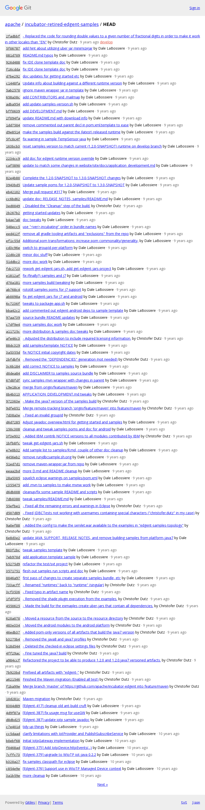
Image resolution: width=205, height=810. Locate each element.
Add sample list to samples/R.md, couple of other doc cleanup (73, 450)
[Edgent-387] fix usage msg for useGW (54, 712)
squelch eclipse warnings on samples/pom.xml (60, 478)
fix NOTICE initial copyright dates (49, 352)
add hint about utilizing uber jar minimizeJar (57, 48)
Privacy (44, 802)
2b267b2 (13, 213)
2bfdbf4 (13, 359)
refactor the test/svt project (45, 564)
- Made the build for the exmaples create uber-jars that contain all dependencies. (88, 605)
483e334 (13, 625)
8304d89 (13, 706)
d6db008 (13, 492)
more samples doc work (42, 324)
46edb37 (13, 632)
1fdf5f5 (13, 599)
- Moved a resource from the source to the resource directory (73, 618)
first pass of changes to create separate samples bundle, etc (72, 577)
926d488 (13, 62)
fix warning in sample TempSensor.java (54, 139)
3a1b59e (13, 776)
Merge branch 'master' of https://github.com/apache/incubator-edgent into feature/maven (95, 686)
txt (184, 802)
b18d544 (13, 646)
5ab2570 (13, 90)
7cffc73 (13, 755)
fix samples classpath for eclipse (49, 761)
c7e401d (13, 727)
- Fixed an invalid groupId (43, 415)
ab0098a (13, 297)
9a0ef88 (13, 525)
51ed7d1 (13, 464)
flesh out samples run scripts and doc (53, 570)
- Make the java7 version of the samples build (59, 401)
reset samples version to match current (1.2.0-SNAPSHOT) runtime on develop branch (92, 146)
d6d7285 (13, 422)
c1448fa (13, 83)
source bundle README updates (49, 317)
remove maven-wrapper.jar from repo (53, 464)
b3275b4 (13, 639)
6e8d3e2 (13, 538)
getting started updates (41, 212)
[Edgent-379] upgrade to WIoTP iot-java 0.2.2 (59, 754)
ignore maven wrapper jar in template (53, 90)
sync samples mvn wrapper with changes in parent (63, 380)
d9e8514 (13, 132)
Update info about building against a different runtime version (72, 83)
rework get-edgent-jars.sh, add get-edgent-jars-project (67, 268)
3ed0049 (13, 206)
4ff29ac (13, 653)
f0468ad (13, 748)
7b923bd (13, 672)
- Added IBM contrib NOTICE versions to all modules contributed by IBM (81, 436)
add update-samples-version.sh (48, 104)
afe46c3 (13, 338)
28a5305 (13, 478)
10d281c (13, 699)
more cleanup (34, 775)
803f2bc (13, 550)
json (196, 802)
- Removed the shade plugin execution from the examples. (70, 598)
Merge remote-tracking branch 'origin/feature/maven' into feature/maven (82, 408)
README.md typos (38, 55)
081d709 (13, 55)
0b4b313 (13, 394)
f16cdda (13, 69)
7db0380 (13, 499)
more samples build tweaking (46, 282)
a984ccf (13, 660)
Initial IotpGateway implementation (51, 740)
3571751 (13, 571)
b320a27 (13, 762)
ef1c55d (13, 241)
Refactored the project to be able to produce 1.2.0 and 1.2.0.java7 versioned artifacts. (92, 660)
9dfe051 (13, 408)
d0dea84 (13, 373)
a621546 (13, 679)
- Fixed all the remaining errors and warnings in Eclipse (66, 505)
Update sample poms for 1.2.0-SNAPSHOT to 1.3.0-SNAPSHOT (74, 184)
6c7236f (13, 304)
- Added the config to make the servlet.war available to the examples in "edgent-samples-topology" (103, 525)
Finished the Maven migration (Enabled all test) (60, 679)
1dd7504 (13, 125)
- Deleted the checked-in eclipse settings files (59, 646)
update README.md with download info (55, 118)
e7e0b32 (13, 450)
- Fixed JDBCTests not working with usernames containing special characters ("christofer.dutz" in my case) (108, 512)
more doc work (35, 261)
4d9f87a (13, 713)
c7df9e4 (13, 325)
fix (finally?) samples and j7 (44, 275)
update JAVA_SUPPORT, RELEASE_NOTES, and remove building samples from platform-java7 (98, 537)
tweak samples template (42, 550)
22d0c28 (13, 255)
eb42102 (13, 192)
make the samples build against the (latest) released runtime (71, 132)
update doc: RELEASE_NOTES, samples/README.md (65, 198)
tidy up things (33, 726)
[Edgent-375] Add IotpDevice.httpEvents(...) (57, 747)
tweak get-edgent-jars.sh (43, 443)
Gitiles (30, 802)
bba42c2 (13, 311)
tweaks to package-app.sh (44, 303)
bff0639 (13, 111)
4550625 (13, 606)
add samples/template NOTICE (48, 345)
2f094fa (13, 118)
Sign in (195, 7)
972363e (13, 401)
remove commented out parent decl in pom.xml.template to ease (76, 125)
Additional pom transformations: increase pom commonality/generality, (80, 240)
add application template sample (49, 557)
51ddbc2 (13, 262)
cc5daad (13, 734)
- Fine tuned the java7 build (44, 653)
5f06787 (13, 48)
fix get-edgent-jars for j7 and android (52, 296)
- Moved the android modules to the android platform (66, 625)
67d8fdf (13, 380)
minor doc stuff (35, 254)
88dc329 (13, 345)
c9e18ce (13, 387)
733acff (13, 585)
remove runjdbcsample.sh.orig (47, 457)
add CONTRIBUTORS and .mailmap (51, 97)
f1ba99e (13, 686)
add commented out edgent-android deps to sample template (73, 310)
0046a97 (13, 578)
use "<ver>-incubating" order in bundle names (59, 226)
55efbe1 (13, 506)
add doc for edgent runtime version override (58, 158)
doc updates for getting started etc (51, 76)
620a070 (13, 618)
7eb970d (13, 557)
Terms (57, 802)
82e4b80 (13, 178)
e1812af (13, 276)
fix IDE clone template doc (44, 62)
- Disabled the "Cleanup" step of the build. (56, 205)
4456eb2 (13, 457)
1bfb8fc (13, 443)
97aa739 (13, 318)
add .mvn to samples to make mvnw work (57, 485)
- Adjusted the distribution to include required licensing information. (77, 338)
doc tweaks (32, 219)
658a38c (13, 97)
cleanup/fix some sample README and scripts (60, 491)
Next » (102, 784)
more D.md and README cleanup (50, 471)
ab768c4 (13, 290)
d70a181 (13, 283)
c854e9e (13, 769)
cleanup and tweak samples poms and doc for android (67, 429)
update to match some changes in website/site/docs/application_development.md (89, 165)
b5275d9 (13, 564)
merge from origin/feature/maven (50, 387)
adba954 (13, 104)
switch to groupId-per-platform (48, 247)
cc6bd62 (13, 199)
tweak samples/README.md (46, 498)
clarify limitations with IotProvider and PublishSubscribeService (73, 733)
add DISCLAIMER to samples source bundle (58, 373)
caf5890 (13, 165)
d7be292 (13, 76)
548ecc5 (13, 227)
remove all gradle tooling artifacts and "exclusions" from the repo (76, 233)
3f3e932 (13, 436)
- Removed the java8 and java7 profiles (54, 639)
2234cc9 (13, 159)
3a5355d (13, 352)
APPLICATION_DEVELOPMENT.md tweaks (57, 394)
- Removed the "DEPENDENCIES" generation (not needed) (70, 359)
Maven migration (36, 698)
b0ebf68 (13, 741)
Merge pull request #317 (42, 191)
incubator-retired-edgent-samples (62, 24)
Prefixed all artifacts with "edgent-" (51, 672)
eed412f (13, 234)
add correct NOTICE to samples (48, 366)
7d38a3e (13, 415)
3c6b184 (13, 366)
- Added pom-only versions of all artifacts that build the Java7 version (78, 632)
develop (106, 42)
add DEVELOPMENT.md (42, 111)
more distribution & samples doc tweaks (55, 331)
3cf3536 (13, 592)
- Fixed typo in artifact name (45, 591)
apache (12, 24)
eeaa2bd (13, 471)
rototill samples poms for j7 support (52, 289)
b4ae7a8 (13, 220)
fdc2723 (13, 269)
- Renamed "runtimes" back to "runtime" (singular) (63, 584)
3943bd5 (13, 185)
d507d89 (13, 513)
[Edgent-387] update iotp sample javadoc (56, 719)
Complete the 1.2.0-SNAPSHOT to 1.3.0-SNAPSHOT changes (72, 177)
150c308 (13, 429)
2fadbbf (13, 36)
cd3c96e (13, 248)
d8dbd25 (13, 720)
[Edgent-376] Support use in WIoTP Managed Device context (72, 768)
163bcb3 (13, 146)
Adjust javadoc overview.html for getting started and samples (72, 422)
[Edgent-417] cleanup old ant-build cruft (54, 705)
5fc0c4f (13, 139)
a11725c (13, 331)
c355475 (13, 485)
